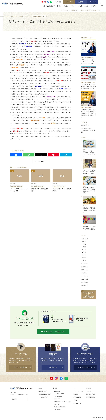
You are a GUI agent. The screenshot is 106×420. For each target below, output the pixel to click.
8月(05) (84, 241)
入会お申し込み (44, 397)
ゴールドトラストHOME (63, 10)
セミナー (75, 388)
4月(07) (84, 252)
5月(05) (84, 249)
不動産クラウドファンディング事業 (62, 401)
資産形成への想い (43, 391)
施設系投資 (59, 396)
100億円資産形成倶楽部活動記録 (88, 131)
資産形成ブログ (74, 10)
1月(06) (84, 260)
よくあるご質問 (57, 2)
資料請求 (80, 2)
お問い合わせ (92, 2)
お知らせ (87, 6)
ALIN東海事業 (57, 409)
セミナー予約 (69, 2)
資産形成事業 (57, 391)
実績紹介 (66, 6)
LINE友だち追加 (90, 394)
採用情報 (93, 6)
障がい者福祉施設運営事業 (60, 406)
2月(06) (84, 257)
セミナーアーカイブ (78, 391)
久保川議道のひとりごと (87, 128)
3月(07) (84, 255)
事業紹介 (59, 6)
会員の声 (73, 6)
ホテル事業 (56, 404)
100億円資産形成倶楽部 (48, 6)
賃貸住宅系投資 (60, 394)
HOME (40, 388)
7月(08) (84, 244)
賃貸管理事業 (57, 399)
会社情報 (80, 6)
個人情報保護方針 (90, 397)
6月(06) (84, 247)
